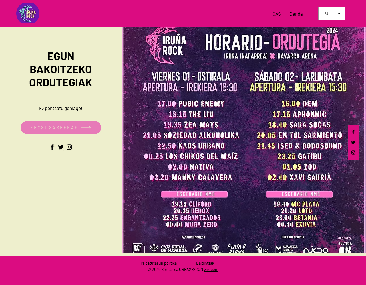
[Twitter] (353, 142)
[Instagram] (353, 152)
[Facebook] (353, 132)
